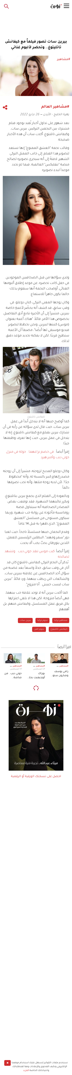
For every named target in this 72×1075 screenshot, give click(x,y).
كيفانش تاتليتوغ (59, 629)
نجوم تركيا (42, 620)
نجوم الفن (39, 629)
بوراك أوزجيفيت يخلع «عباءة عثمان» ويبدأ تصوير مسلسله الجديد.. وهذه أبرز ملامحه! (36, 676)
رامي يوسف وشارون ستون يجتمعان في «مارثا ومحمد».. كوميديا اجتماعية (59, 674)
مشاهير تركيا (60, 620)
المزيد (26, 1070)
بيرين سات (25, 620)
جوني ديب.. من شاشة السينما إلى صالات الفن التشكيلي (13, 676)
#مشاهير (63, 666)
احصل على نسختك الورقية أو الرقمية (36, 776)
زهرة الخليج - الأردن (56, 114)
